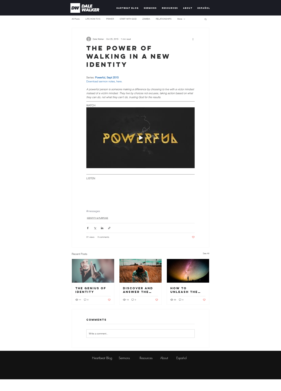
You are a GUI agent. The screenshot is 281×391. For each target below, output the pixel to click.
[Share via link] (109, 228)
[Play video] (140, 137)
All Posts (76, 19)
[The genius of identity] (93, 271)
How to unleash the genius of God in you (186, 290)
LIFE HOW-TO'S (92, 19)
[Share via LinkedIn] (102, 228)
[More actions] (193, 39)
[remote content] (140, 192)
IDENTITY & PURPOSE (97, 218)
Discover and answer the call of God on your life (140, 290)
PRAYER (110, 19)
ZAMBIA (146, 19)
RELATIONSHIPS (164, 19)
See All (206, 253)
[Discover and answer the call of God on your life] (140, 271)
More (179, 19)
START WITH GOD (128, 19)
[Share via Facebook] (87, 228)
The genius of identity (90, 290)
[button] (205, 19)
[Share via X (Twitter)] (95, 228)
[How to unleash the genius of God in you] (188, 271)
